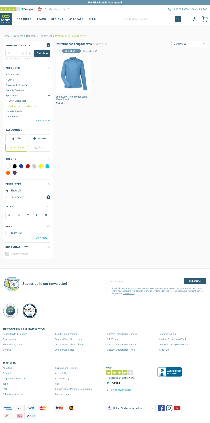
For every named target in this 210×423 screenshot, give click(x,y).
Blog (92, 19)
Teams (41, 19)
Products (24, 19)
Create (78, 19)
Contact (196, 9)
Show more (41, 120)
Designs (57, 19)
